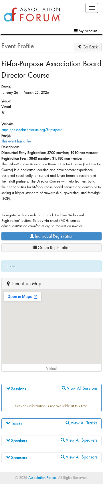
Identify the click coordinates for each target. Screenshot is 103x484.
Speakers (18, 441)
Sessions (18, 389)
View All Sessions (82, 388)
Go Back (90, 47)
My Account (87, 31)
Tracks (16, 424)
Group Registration (53, 248)
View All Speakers (81, 440)
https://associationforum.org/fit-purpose (31, 130)
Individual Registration (53, 236)
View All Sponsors (81, 457)
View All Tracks (84, 423)
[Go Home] (32, 15)
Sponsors (18, 458)
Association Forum (42, 477)
